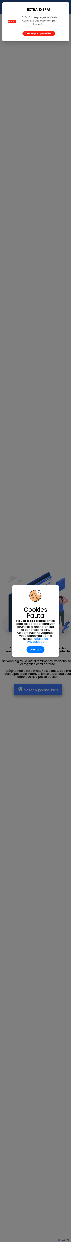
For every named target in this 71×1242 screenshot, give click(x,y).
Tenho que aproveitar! (38, 33)
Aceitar (35, 649)
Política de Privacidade (37, 640)
